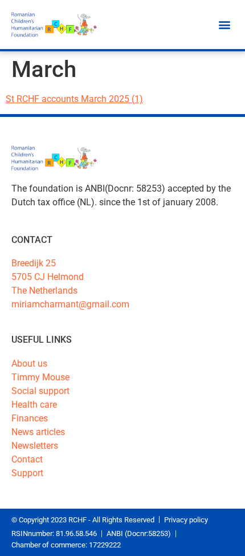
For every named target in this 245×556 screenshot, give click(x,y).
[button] (224, 24)
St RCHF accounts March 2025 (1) (74, 99)
